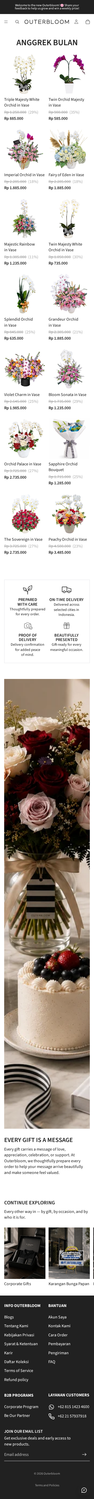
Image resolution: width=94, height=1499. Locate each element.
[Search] (17, 22)
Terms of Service (18, 1371)
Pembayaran (59, 1344)
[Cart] (87, 22)
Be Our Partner (17, 1416)
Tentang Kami (16, 1326)
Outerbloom (52, 1473)
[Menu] (6, 22)
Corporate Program (21, 1407)
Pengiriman (58, 1353)
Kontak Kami (59, 1326)
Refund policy (16, 1380)
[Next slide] (83, 1257)
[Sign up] (84, 1454)
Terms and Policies (47, 1485)
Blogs (9, 1317)
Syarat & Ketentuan (21, 1344)
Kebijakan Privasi (19, 1335)
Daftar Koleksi (16, 1362)
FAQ (51, 1362)
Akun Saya (57, 1317)
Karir (8, 1353)
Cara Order (58, 1335)
